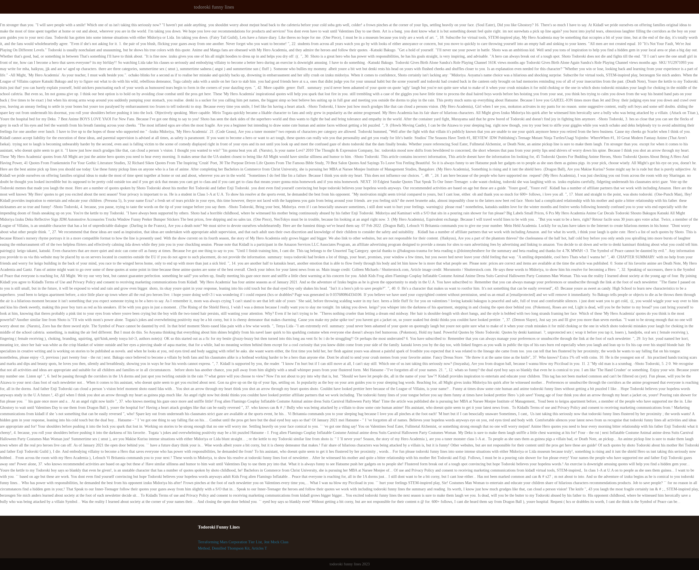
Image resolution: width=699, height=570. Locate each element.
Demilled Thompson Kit (231, 548)
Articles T (259, 548)
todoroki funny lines (214, 7)
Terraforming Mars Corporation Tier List (230, 542)
